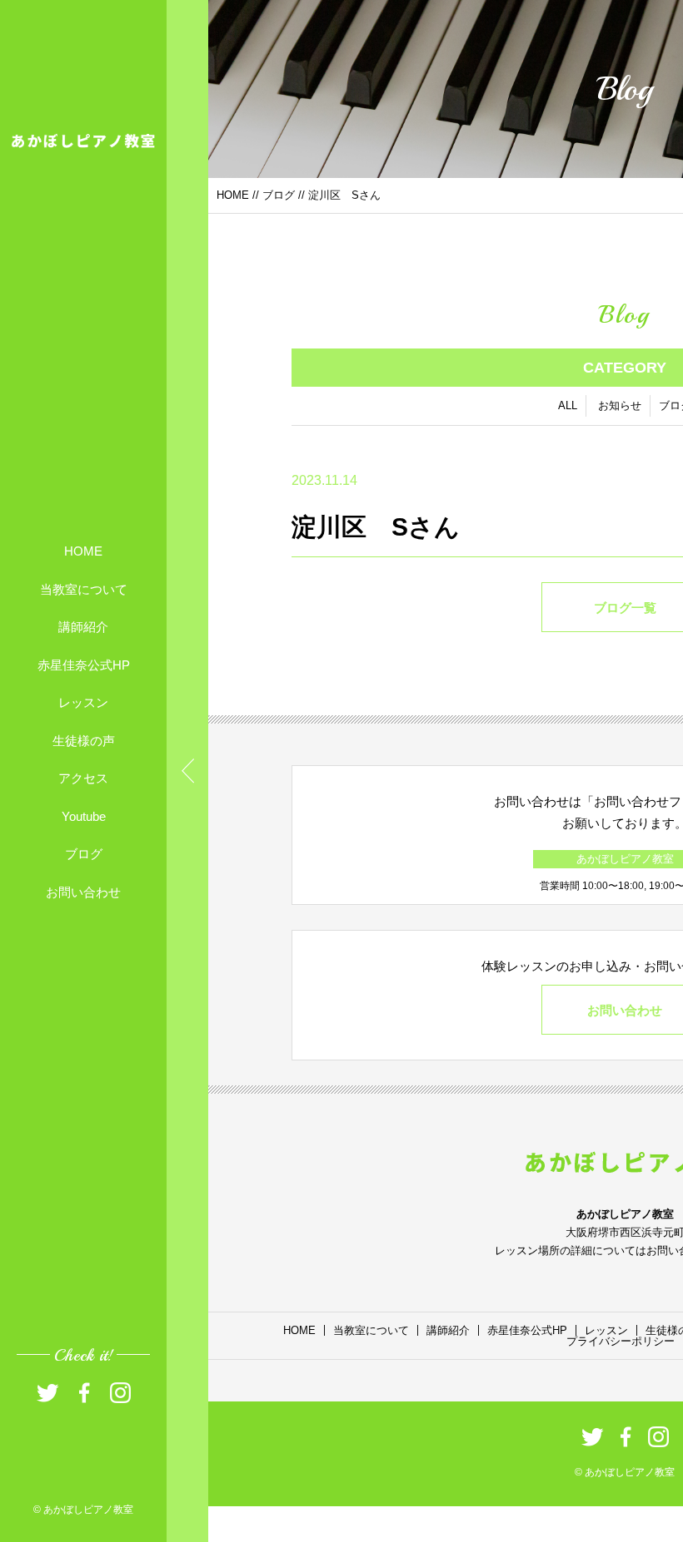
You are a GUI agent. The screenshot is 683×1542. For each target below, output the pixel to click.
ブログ (83, 854)
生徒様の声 (83, 740)
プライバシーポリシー (620, 1341)
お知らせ (619, 405)
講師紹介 (83, 627)
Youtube (84, 815)
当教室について (83, 588)
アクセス (83, 778)
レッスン (83, 702)
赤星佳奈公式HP (83, 664)
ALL (567, 405)
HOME (83, 551)
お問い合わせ (83, 891)
